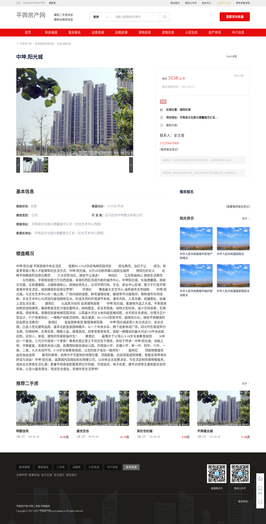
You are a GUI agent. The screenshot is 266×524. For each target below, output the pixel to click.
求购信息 (144, 32)
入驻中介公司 (224, 3)
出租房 (76, 467)
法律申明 (21, 474)
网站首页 (175, 3)
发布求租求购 (243, 3)
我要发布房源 (235, 16)
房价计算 (239, 75)
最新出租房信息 (63, 19)
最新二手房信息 (63, 15)
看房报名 (74, 32)
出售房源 (98, 32)
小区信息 (191, 32)
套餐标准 (34, 474)
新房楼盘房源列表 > (45, 44)
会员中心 (206, 3)
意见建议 (59, 474)
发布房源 (131, 467)
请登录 (52, 3)
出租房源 (121, 32)
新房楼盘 (51, 32)
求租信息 (168, 32)
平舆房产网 (30, 15)
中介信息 (238, 32)
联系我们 (71, 474)
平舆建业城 (205, 431)
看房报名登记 (169, 149)
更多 (245, 218)
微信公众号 (191, 3)
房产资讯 (215, 32)
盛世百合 (83, 431)
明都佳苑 (22, 431)
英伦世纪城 (144, 431)
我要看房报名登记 (238, 206)
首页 (28, 32)
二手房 (60, 467)
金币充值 (46, 474)
